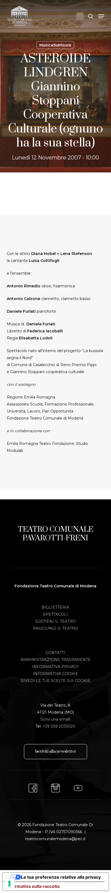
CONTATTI (55, 652)
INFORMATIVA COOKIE (55, 673)
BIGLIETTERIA (55, 607)
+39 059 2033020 (59, 726)
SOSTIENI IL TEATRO (55, 621)
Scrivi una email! (55, 719)
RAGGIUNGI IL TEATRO (55, 628)
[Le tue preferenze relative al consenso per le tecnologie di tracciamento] (9, 883)
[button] (101, 16)
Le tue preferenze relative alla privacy (61, 877)
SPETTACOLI (55, 614)
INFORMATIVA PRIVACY (55, 666)
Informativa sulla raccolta (33, 886)
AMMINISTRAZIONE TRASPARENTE (55, 659)
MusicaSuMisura (55, 45)
